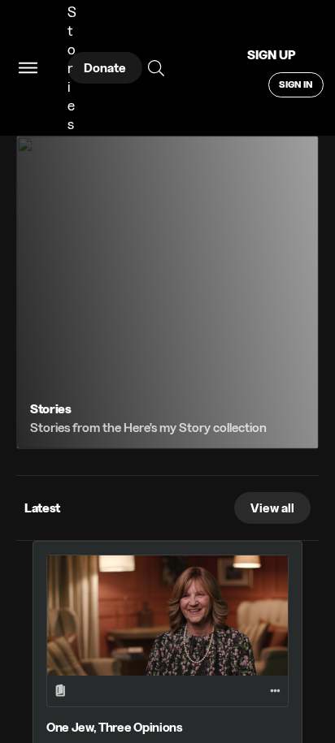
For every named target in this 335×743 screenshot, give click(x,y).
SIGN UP (271, 55)
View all (272, 508)
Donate (105, 68)
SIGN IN (296, 84)
